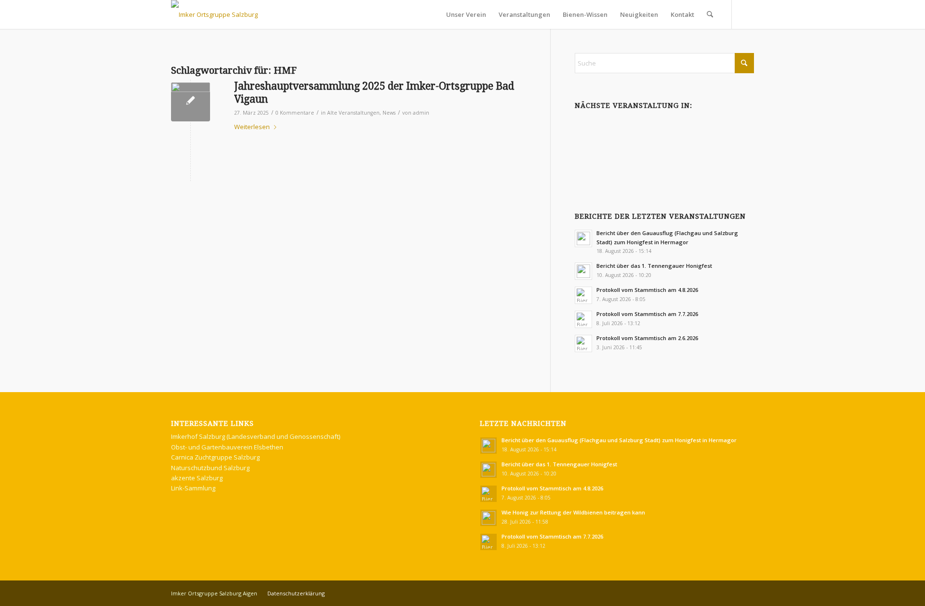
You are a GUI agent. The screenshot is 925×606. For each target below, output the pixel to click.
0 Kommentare (295, 112)
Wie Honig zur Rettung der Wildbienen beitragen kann (573, 512)
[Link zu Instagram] (747, 14)
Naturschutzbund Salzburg (210, 467)
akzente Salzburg (197, 478)
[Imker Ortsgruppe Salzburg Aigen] (214, 14)
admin (421, 112)
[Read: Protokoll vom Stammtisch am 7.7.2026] (583, 319)
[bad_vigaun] (190, 101)
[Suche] (709, 14)
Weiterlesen (252, 126)
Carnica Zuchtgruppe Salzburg (215, 457)
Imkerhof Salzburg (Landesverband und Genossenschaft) (255, 436)
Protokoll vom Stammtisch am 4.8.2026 (647, 289)
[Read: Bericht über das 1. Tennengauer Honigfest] (583, 271)
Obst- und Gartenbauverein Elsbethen (227, 447)
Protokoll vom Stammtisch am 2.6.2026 (647, 338)
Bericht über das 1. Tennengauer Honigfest (654, 265)
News (389, 112)
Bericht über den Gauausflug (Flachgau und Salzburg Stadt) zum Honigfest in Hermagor (619, 440)
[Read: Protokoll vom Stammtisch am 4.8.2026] (583, 295)
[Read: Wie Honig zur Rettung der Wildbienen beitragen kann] (488, 518)
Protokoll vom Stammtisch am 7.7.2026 (647, 313)
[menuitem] (466, 14)
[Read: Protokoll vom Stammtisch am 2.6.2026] (583, 343)
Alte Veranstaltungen (353, 112)
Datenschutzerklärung (296, 593)
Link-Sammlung (193, 488)
